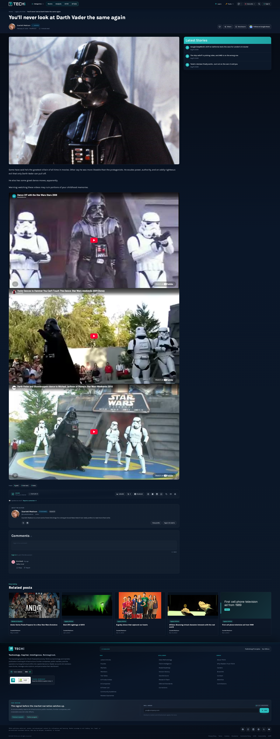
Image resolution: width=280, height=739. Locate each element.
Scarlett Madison (23, 25)
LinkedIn (121, 494)
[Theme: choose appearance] (240, 4)
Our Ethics (265, 649)
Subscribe (250, 4)
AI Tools (74, 4)
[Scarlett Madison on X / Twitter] (23, 523)
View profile (156, 523)
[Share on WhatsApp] (161, 494)
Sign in (267, 4)
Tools (230, 4)
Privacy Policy (212, 736)
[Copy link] (166, 494)
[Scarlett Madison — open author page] (12, 26)
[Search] (259, 4)
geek (16, 485)
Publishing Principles (252, 649)
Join (265, 710)
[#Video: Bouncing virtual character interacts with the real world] (193, 605)
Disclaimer (235, 736)
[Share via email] (171, 494)
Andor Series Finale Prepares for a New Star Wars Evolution (33, 625)
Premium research (18, 717)
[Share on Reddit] (157, 494)
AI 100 (67, 4)
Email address (148, 705)
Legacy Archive (20, 12)
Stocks (50, 4)
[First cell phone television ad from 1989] (246, 605)
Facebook (140, 494)
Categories (38, 4)
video (34, 485)
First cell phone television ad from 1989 (238, 625)
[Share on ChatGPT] (148, 494)
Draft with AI (34, 494)
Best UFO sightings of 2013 (74, 625)
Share (229, 27)
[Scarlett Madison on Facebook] (27, 523)
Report (28, 567)
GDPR (269, 736)
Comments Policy (245, 736)
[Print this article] (175, 494)
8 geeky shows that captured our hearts (132, 625)
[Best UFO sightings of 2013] (87, 605)
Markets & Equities (16, 621)
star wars (25, 485)
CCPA (254, 736)
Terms (220, 736)
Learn (219, 4)
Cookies (226, 736)
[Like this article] (220, 27)
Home (11, 12)
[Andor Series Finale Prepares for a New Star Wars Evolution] (34, 605)
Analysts (58, 4)
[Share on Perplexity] (153, 494)
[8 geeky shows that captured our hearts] (140, 605)
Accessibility (262, 736)
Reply (20, 567)
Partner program (32, 717)
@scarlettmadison (27, 514)
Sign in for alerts (169, 523)
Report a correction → (30, 500)
